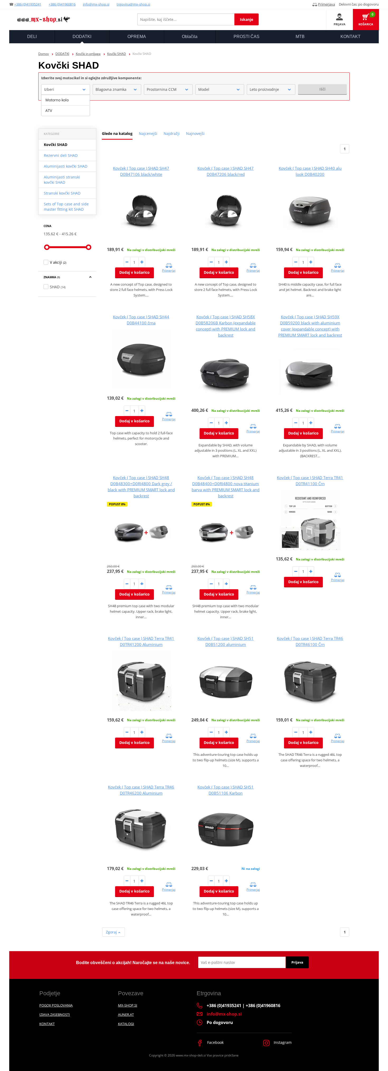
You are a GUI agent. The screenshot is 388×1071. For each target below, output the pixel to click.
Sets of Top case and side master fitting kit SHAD (66, 206)
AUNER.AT (126, 1014)
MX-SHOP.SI (127, 1005)
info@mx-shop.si (96, 4)
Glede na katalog (117, 133)
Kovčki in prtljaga (88, 53)
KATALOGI (126, 1023)
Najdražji (172, 133)
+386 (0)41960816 (62, 4)
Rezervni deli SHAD (61, 155)
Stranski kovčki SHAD (62, 193)
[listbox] (65, 105)
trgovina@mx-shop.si (133, 4)
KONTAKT (47, 1023)
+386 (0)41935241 (27, 4)
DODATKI (62, 53)
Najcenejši (148, 133)
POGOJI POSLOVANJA (56, 1005)
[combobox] (65, 89)
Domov (43, 53)
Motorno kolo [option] (57, 99)
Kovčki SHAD (116, 53)
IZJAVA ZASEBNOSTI (54, 1014)
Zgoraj (112, 932)
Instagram (282, 1042)
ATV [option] (48, 110)
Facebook (215, 1042)
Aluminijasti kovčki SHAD (65, 166)
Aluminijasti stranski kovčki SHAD (62, 179)
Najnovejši (195, 133)
